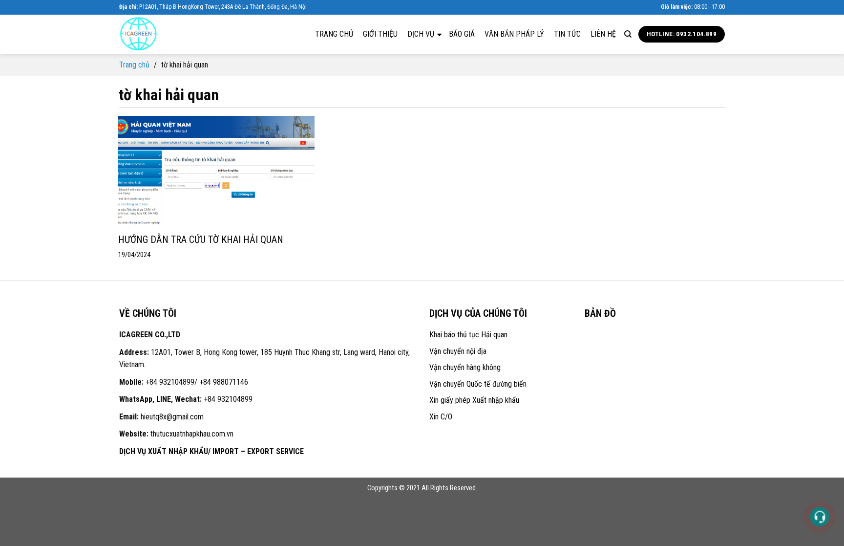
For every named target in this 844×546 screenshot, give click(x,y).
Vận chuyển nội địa (457, 351)
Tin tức (567, 34)
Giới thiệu (380, 34)
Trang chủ (334, 34)
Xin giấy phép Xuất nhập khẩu (474, 400)
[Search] (628, 34)
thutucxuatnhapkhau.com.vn (191, 433)
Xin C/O (440, 416)
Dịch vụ (421, 34)
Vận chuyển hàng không (465, 367)
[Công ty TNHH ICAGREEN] (168, 34)
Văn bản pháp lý (514, 34)
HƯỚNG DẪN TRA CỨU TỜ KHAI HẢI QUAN (200, 239)
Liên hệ (603, 34)
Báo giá (462, 34)
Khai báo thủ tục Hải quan (468, 334)
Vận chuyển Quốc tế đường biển (478, 384)
